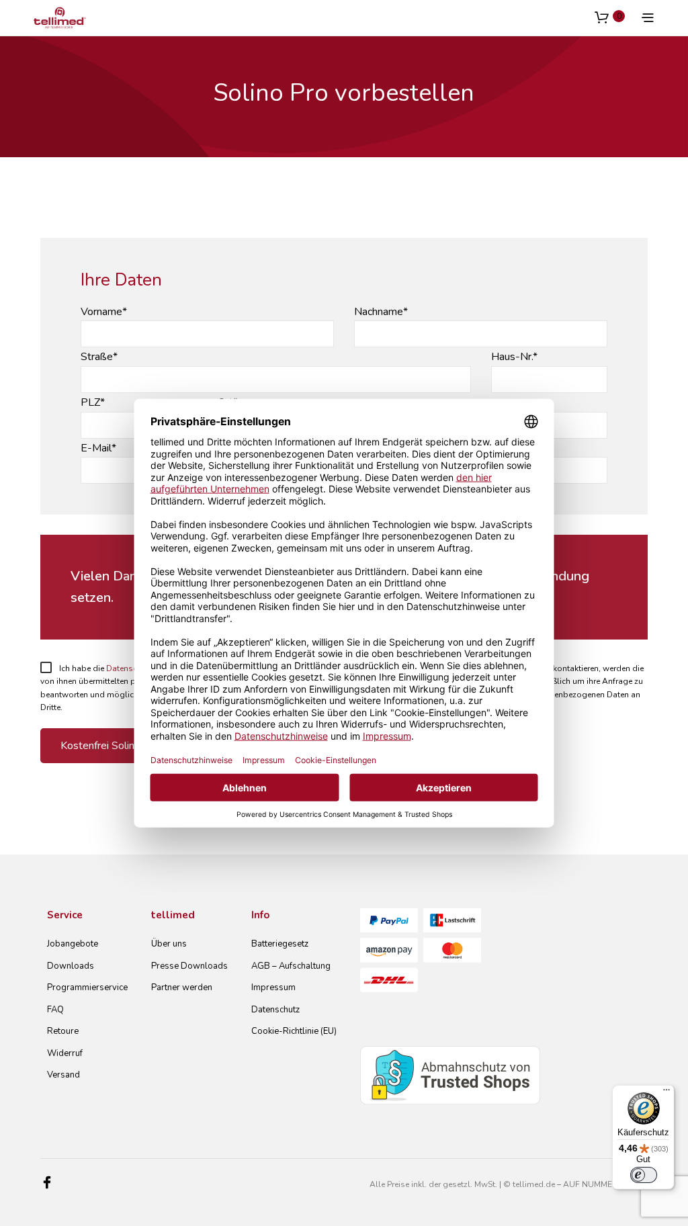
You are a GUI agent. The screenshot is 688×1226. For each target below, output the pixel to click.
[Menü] (666, 1093)
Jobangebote (72, 944)
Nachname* (381, 311)
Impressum (273, 987)
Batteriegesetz (279, 944)
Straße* (99, 356)
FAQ (55, 1010)
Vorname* (104, 311)
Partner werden (181, 987)
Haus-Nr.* (514, 356)
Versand (63, 1075)
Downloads (70, 966)
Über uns (169, 944)
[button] (610, 16)
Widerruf (65, 1053)
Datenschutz (275, 1010)
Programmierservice (87, 987)
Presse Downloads (189, 966)
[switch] (643, 1175)
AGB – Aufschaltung (291, 966)
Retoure (63, 1031)
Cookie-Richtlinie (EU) (294, 1031)
